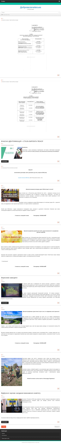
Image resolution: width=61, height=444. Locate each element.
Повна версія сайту (7, 14)
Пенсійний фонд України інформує (8, 145)
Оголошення (4, 435)
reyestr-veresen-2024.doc (24, 177)
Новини (3, 187)
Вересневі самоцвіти (9, 278)
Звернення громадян (5, 81)
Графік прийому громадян (13, 81)
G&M (26, 442)
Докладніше (4, 161)
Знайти (59, 12)
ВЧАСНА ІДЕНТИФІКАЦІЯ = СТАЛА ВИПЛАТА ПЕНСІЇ (22, 141)
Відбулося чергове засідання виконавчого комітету (20, 393)
